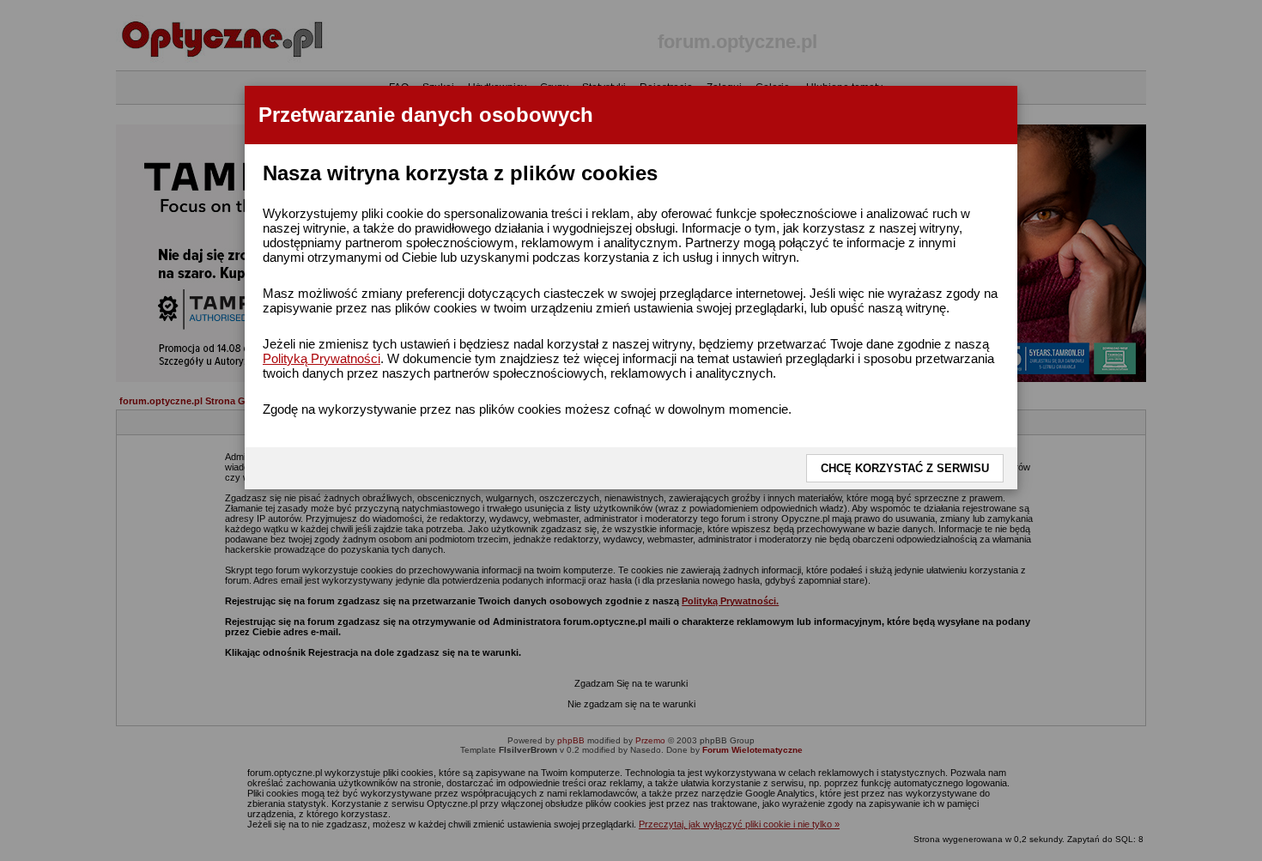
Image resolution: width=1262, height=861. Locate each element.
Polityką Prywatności (321, 358)
